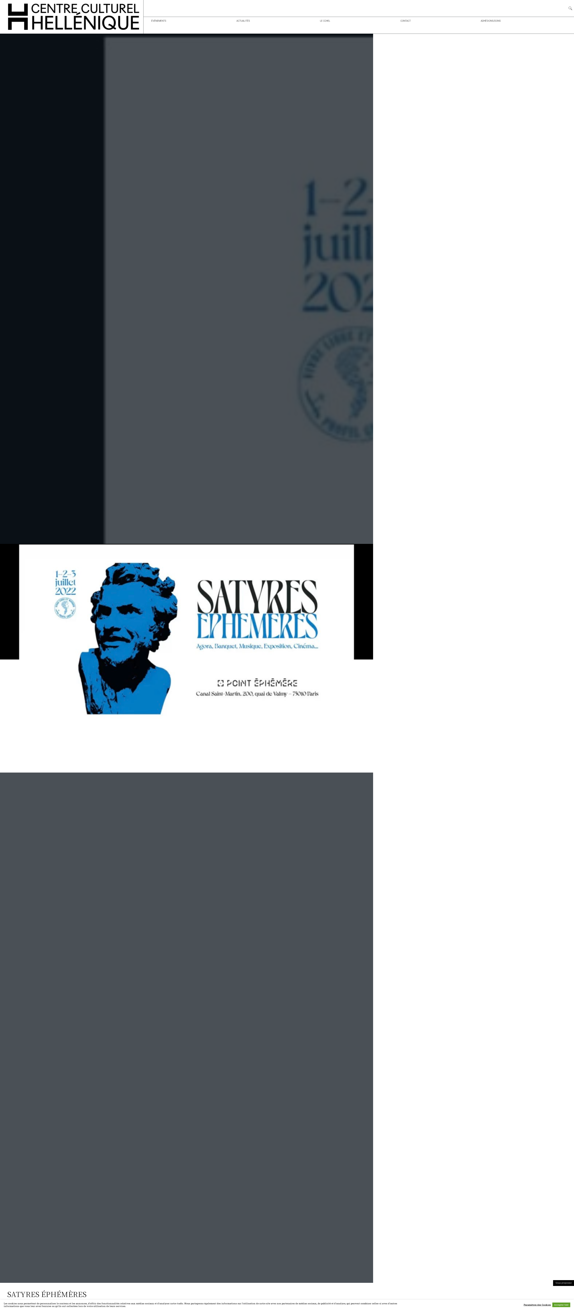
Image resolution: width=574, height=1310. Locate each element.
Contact (405, 20)
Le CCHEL (325, 20)
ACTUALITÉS (243, 20)
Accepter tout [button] (561, 1304)
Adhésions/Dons (491, 20)
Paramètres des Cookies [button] (537, 1305)
